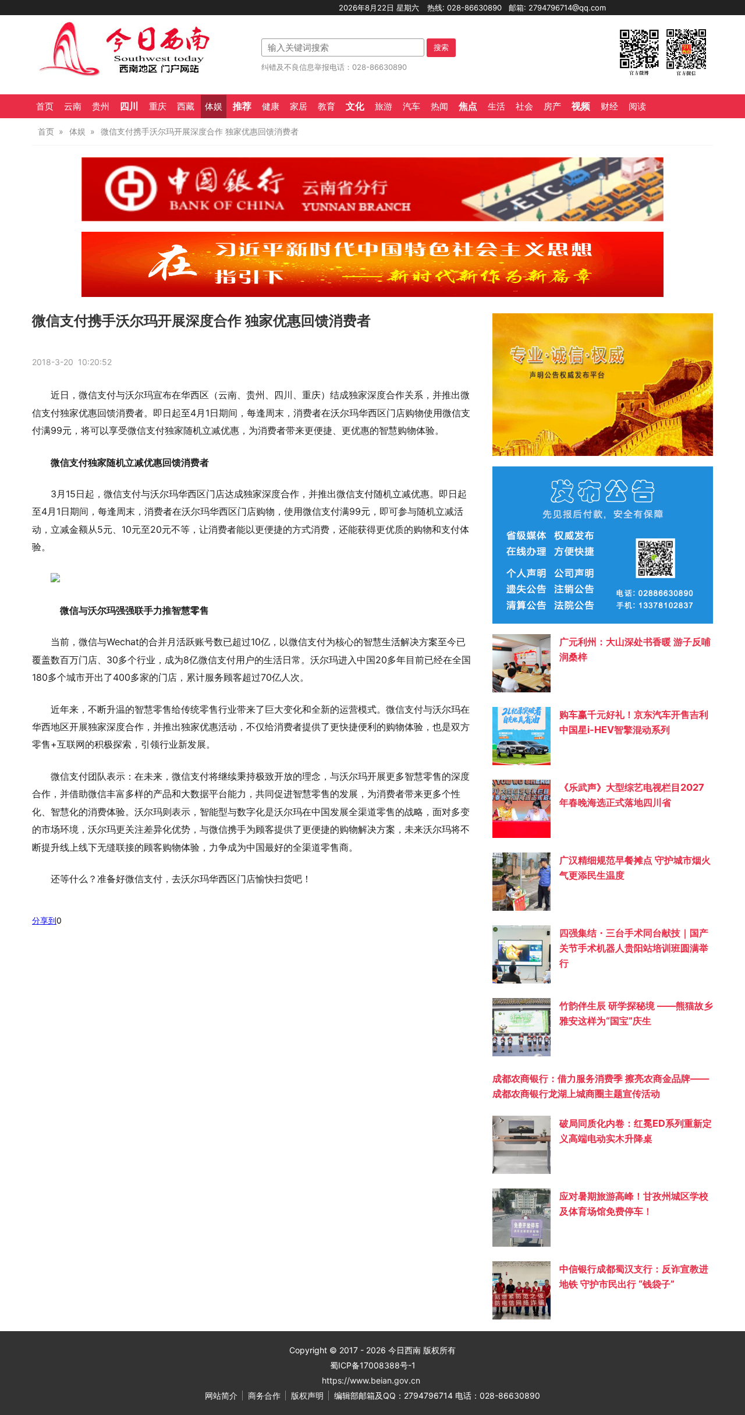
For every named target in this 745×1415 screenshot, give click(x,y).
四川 (129, 106)
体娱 (213, 106)
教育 (326, 106)
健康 (270, 106)
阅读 (637, 106)
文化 (355, 106)
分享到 (44, 920)
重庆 (157, 106)
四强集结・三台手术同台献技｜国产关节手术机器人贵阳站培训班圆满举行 (633, 948)
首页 (45, 106)
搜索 (441, 47)
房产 (552, 106)
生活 (496, 106)
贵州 (100, 106)
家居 (298, 106)
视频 (581, 106)
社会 (524, 106)
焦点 (468, 106)
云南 (72, 106)
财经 (609, 106)
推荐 (242, 106)
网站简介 (221, 1395)
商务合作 (264, 1395)
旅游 (383, 106)
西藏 (185, 106)
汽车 (411, 106)
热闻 (439, 106)
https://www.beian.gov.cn (371, 1380)
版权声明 (307, 1395)
